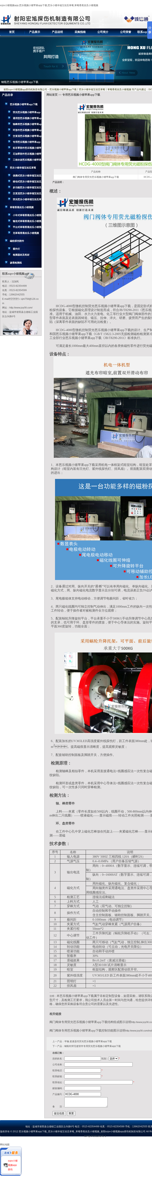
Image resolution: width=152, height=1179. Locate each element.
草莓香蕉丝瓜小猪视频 (22, 207)
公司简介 (102, 31)
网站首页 (52, 94)
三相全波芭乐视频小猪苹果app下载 (27, 160)
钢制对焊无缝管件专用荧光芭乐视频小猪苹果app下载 (92, 1046)
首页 (12, 31)
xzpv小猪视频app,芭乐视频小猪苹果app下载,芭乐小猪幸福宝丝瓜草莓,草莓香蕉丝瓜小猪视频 (49, 5)
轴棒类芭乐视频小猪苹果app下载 (27, 125)
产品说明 (57, 31)
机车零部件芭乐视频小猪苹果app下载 (27, 149)
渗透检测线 (16, 262)
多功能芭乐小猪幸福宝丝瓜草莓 (27, 188)
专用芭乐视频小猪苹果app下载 (27, 143)
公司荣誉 (125, 31)
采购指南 (80, 31)
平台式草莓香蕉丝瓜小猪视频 (27, 228)
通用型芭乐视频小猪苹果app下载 (27, 119)
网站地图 (5, 1144)
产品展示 (34, 31)
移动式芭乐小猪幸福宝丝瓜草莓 (27, 182)
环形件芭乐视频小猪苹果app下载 (27, 131)
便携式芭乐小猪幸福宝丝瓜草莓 (27, 176)
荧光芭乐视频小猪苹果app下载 (27, 113)
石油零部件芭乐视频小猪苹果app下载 (27, 154)
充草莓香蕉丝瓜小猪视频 (26, 233)
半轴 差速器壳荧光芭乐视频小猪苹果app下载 (88, 1041)
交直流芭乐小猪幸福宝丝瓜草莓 (27, 194)
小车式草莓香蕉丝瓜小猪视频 (27, 216)
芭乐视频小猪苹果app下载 (24, 104)
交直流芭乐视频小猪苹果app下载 (27, 137)
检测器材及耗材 (21, 254)
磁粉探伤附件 (17, 241)
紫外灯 (16, 248)
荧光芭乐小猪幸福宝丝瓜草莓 (27, 200)
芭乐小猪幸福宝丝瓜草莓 (23, 167)
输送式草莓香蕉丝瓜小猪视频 (27, 222)
